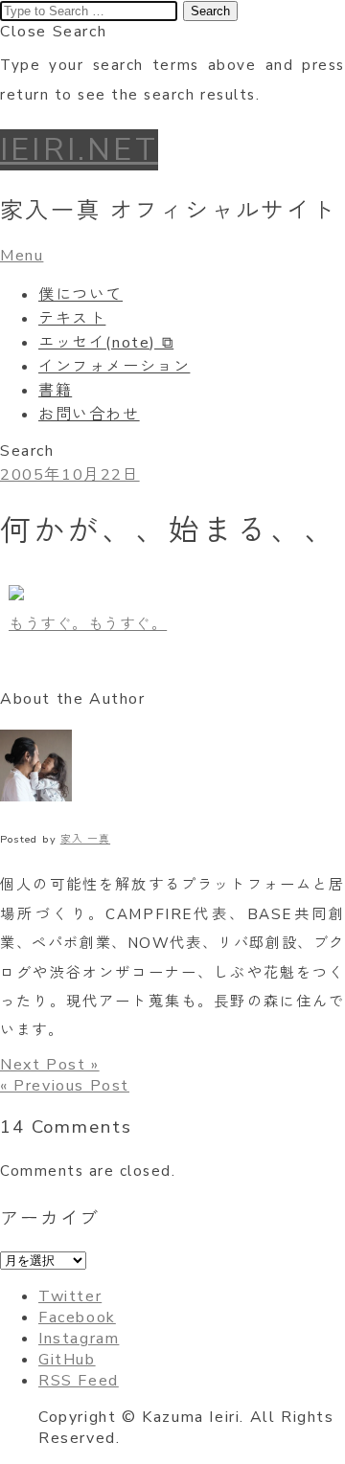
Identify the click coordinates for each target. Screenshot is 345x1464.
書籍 (55, 390)
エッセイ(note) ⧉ (105, 342)
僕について (80, 294)
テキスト (71, 318)
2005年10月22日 (70, 474)
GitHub (67, 1359)
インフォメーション (114, 366)
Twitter (70, 1296)
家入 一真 (85, 839)
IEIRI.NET (79, 149)
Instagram (78, 1338)
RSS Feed (78, 1380)
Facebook (77, 1317)
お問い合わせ (89, 414)
